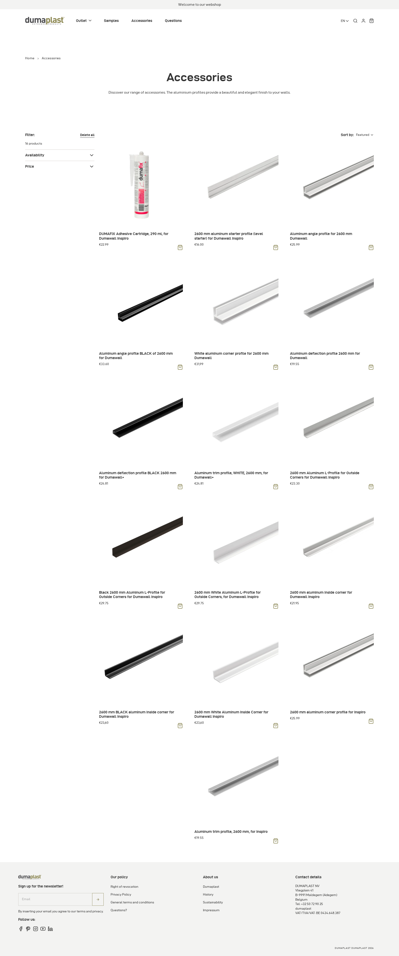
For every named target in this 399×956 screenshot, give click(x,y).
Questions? (119, 910)
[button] (84, 20)
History (208, 894)
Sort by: (347, 135)
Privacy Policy (121, 894)
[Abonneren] (98, 899)
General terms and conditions (132, 902)
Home (29, 58)
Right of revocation (124, 886)
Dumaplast (211, 886)
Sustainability (213, 902)
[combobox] (345, 21)
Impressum (211, 910)
